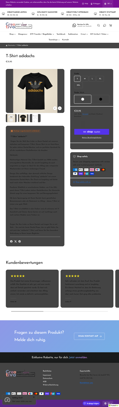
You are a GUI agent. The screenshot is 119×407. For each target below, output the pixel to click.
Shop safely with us (83, 182)
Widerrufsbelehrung (50, 385)
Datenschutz (47, 378)
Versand (85, 114)
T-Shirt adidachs (22, 45)
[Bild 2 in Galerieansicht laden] (23, 118)
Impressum (47, 375)
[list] (59, 14)
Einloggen (96, 3)
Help (86, 3)
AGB (44, 382)
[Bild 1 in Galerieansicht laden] (11, 118)
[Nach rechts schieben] (60, 108)
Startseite (11, 45)
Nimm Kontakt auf (88, 336)
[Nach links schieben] (55, 108)
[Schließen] (33, 397)
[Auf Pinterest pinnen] (19, 241)
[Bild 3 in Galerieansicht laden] (35, 118)
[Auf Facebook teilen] (11, 241)
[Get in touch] (105, 25)
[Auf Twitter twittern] (15, 241)
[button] (99, 25)
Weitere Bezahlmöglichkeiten (92, 137)
